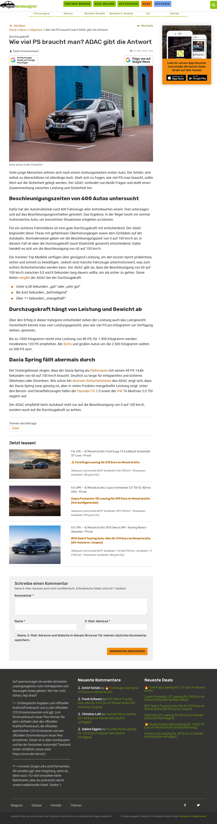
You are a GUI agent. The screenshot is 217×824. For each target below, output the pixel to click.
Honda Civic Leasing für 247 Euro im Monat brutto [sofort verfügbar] (173, 735)
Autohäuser (128, 3)
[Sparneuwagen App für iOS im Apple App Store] (176, 78)
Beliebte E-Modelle (121, 13)
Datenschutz (199, 816)
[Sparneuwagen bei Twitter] (198, 805)
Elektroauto (99, 370)
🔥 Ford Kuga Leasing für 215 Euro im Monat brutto (105, 462)
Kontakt (56, 805)
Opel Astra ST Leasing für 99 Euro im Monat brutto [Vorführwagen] (173, 716)
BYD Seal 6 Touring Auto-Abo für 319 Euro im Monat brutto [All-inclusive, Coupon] (107, 703)
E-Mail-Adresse (97, 621)
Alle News (19, 25)
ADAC (16, 428)
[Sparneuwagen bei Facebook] (185, 805)
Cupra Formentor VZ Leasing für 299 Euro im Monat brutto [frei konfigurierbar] (174, 698)
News (147, 3)
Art (148, 13)
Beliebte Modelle (95, 13)
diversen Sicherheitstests (91, 381)
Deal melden (104, 3)
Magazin (17, 805)
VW (119, 391)
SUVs (67, 344)
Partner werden (77, 3)
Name (20, 621)
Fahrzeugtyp (42, 13)
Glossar (37, 805)
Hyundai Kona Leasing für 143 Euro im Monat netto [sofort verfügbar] (107, 718)
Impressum (185, 816)
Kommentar (24, 595)
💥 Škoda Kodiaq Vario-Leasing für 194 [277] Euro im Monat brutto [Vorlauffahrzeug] (174, 725)
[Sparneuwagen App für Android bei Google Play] (197, 78)
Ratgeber (162, 3)
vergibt (24, 278)
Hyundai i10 (86, 391)
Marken (68, 13)
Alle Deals (146, 25)
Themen (75, 805)
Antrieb (174, 13)
